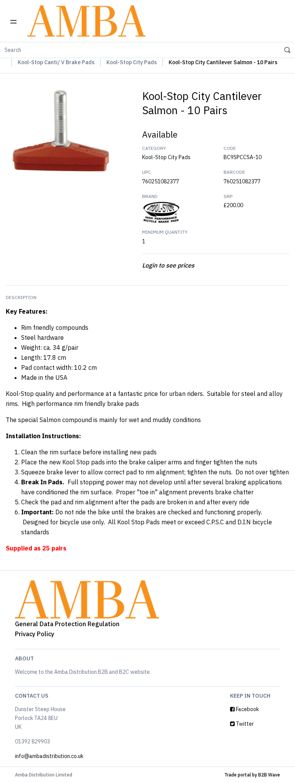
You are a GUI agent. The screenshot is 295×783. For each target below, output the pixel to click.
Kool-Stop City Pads (131, 62)
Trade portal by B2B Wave (252, 775)
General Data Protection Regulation (67, 624)
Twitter (244, 723)
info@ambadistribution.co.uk (49, 756)
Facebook (247, 709)
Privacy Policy (34, 634)
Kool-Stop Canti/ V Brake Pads (56, 62)
